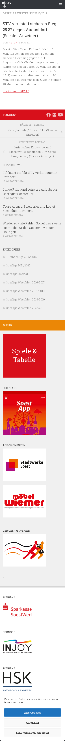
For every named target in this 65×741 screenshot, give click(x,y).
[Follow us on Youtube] (60, 115)
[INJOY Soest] (17, 656)
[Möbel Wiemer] (24, 516)
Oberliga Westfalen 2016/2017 (25, 13)
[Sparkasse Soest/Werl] (17, 620)
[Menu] (60, 4)
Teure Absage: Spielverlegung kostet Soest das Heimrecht (29, 208)
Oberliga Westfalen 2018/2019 (25, 299)
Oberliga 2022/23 (17, 274)
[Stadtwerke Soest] (24, 480)
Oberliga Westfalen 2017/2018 (25, 291)
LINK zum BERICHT (16, 91)
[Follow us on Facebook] (48, 115)
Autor (13, 42)
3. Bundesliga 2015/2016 (21, 257)
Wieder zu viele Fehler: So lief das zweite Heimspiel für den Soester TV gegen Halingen (32, 227)
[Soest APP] (24, 433)
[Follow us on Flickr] (54, 115)
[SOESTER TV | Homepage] (8, 4)
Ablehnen (32, 722)
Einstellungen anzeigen (32, 732)
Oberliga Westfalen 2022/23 (24, 308)
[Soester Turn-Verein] (24, 565)
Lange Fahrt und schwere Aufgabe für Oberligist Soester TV (30, 191)
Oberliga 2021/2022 (18, 265)
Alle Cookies (32, 712)
